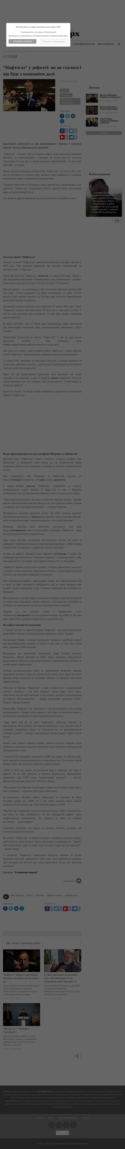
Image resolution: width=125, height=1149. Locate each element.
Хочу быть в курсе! (22, 41)
